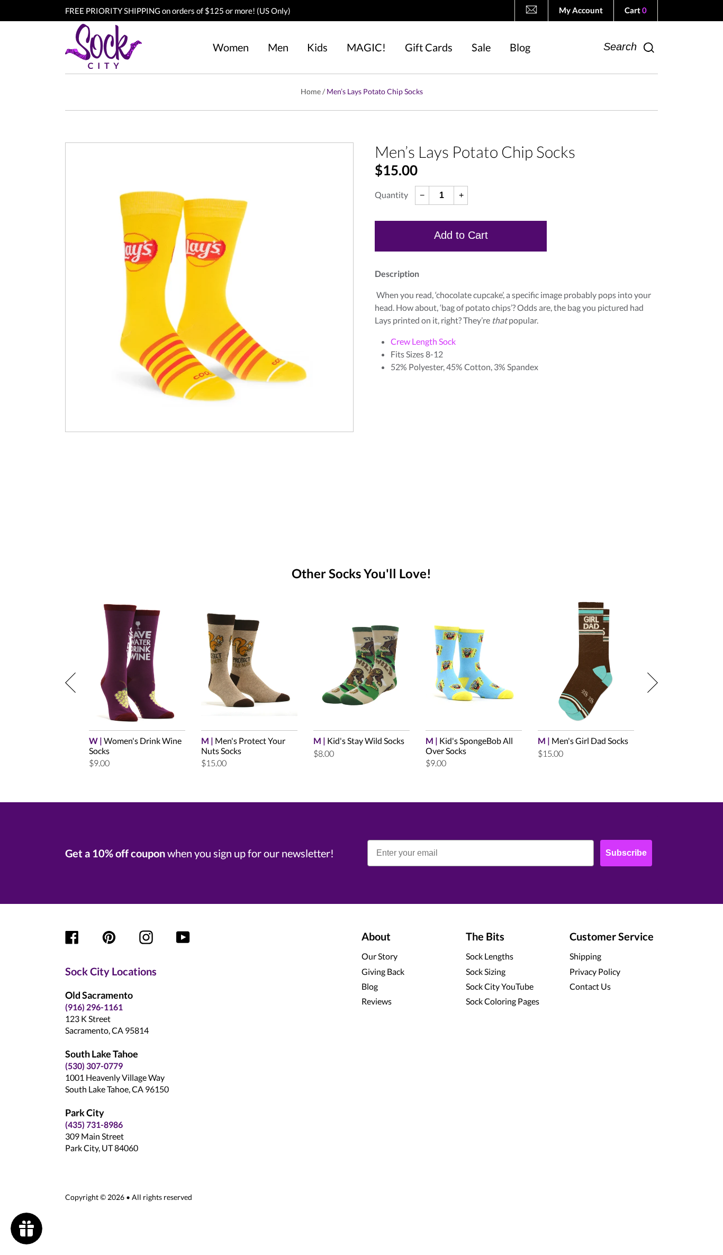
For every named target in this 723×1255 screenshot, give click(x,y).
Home (311, 91)
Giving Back (383, 971)
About (376, 936)
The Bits (485, 936)
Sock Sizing (485, 971)
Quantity (391, 195)
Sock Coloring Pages (502, 1001)
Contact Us (590, 986)
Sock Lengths (489, 956)
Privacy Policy (595, 971)
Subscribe (626, 852)
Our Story (379, 956)
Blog (370, 986)
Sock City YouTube (500, 986)
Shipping (585, 956)
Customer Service (612, 936)
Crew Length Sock (423, 341)
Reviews (377, 1001)
